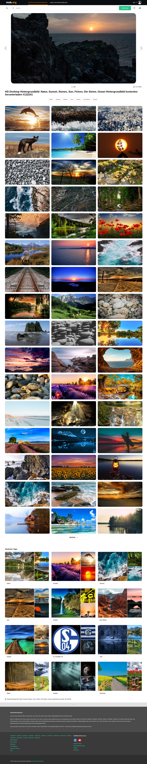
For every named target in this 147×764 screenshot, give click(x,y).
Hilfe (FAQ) (76, 750)
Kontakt (75, 748)
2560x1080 (56, 735)
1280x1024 (43, 735)
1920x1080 (12, 735)
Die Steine (87, 99)
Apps (11, 750)
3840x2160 (25, 735)
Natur (51, 99)
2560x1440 (37, 735)
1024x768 (25, 737)
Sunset (58, 99)
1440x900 (68, 735)
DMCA (42, 761)
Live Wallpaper (13, 746)
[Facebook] (76, 741)
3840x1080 (62, 735)
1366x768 (19, 735)
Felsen (78, 99)
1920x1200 (19, 737)
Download (125, 8)
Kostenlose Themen (14, 748)
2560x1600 (37, 737)
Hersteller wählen (78, 743)
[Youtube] (80, 741)
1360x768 (31, 737)
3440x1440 (50, 735)
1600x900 (31, 735)
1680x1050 (12, 737)
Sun (72, 99)
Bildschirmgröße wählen (79, 745)
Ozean (95, 99)
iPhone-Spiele (13, 742)
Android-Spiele (13, 740)
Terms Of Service (36, 761)
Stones (65, 99)
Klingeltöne (12, 744)
